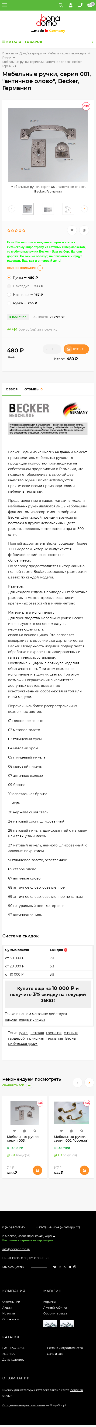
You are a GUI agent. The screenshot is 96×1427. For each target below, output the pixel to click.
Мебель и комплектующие (67, 53)
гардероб (16, 1038)
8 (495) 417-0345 (13, 1227)
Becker (71, 1038)
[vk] (54, 1267)
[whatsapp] (65, 1267)
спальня (71, 1033)
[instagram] (60, 1267)
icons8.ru (76, 1390)
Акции (7, 1307)
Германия (54, 1038)
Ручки (6, 57)
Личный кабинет (55, 1307)
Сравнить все (13, 1085)
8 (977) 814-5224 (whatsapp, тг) (58, 1227)
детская (37, 1033)
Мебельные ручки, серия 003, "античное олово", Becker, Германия (23, 1142)
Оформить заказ (55, 1313)
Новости (8, 1313)
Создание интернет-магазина (23, 1405)
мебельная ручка (23, 1044)
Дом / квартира (31, 53)
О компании (11, 1301)
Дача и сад (55, 1353)
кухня (23, 1033)
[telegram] (70, 1267)
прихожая (35, 1038)
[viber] (74, 1267)
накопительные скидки (25, 1019)
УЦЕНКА (8, 1353)
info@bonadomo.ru (16, 1249)
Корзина (49, 1301)
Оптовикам (10, 1319)
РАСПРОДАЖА (13, 1348)
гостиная (54, 1033)
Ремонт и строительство (65, 1348)
